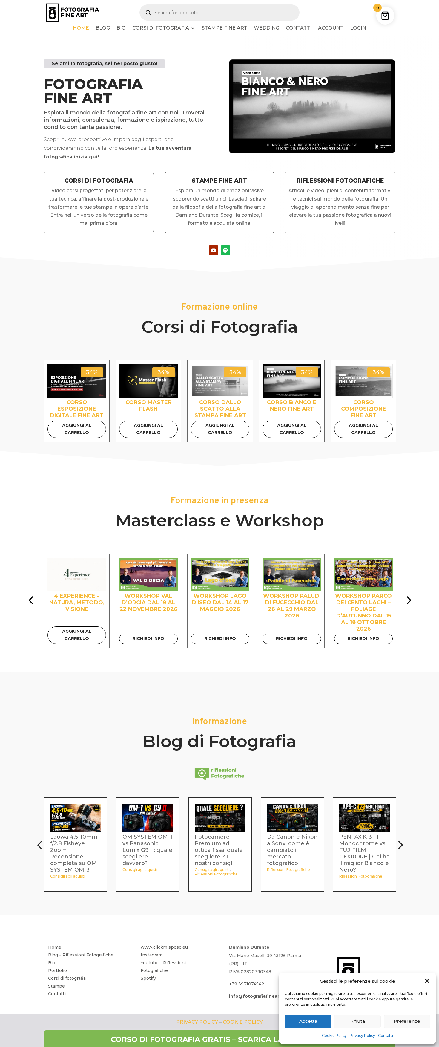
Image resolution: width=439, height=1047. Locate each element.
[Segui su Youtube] (213, 250)
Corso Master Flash (148, 405)
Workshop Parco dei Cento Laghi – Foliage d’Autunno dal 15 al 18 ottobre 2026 (363, 612)
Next (407, 601)
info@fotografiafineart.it (257, 996)
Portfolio (57, 970)
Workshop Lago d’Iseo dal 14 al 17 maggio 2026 (220, 602)
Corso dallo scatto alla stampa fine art (220, 409)
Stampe (56, 986)
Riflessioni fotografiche (340, 180)
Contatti (385, 1035)
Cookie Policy (334, 1035)
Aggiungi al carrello (76, 429)
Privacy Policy (362, 1035)
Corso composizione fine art (363, 409)
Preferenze (407, 1021)
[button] (427, 981)
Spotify (148, 978)
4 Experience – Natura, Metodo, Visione (77, 602)
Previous (32, 601)
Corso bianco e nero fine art (292, 405)
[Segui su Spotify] (225, 250)
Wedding (266, 28)
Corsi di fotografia (160, 28)
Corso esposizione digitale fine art (77, 409)
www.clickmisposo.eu (164, 947)
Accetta (308, 1021)
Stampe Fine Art (224, 28)
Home (81, 28)
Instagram (151, 955)
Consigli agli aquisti (67, 876)
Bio (121, 28)
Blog (103, 28)
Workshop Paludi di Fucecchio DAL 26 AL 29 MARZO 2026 (292, 606)
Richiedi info (148, 638)
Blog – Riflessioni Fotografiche (80, 955)
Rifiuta (357, 1021)
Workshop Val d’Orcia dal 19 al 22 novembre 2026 (148, 602)
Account (330, 28)
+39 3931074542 (246, 984)
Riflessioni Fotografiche (216, 874)
